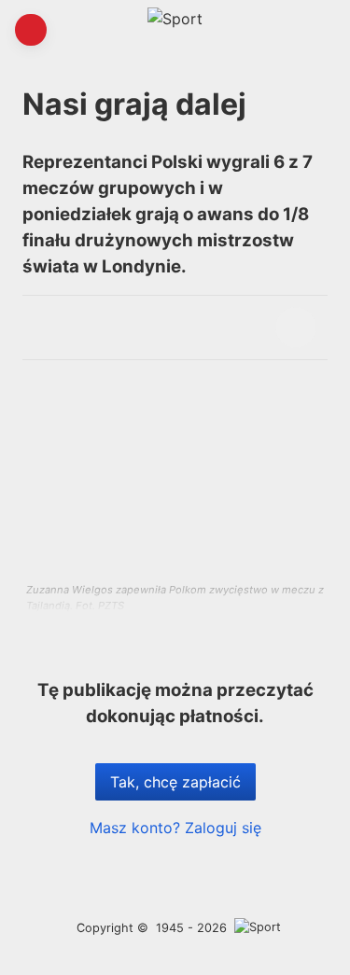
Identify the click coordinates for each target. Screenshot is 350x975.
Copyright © (112, 928)
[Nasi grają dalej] (295, 327)
